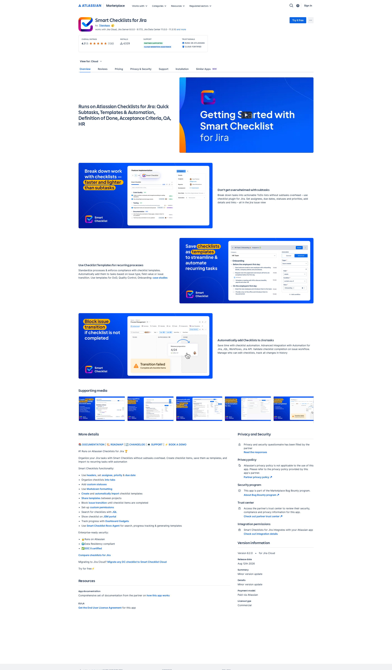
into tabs (110, 479)
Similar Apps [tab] (206, 68)
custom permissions (102, 507)
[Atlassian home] (89, 6)
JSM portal (109, 516)
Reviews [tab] (102, 68)
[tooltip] (112, 25)
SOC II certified (93, 548)
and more (181, 29)
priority (118, 475)
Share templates (90, 498)
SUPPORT (157, 444)
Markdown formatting (99, 488)
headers (91, 475)
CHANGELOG (137, 444)
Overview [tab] (85, 68)
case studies (160, 277)
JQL (114, 511)
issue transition (98, 502)
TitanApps (104, 25)
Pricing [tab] (119, 68)
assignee (107, 475)
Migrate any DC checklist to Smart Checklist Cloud (137, 561)
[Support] (298, 6)
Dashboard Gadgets (117, 521)
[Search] (291, 5)
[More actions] (310, 20)
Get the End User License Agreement (100, 607)
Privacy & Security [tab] (140, 68)
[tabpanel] (196, 345)
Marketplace (115, 5)
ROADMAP (117, 444)
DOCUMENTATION (93, 444)
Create (85, 493)
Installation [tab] (182, 68)
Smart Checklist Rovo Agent (103, 525)
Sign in (308, 5)
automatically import (107, 493)
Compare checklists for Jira (94, 555)
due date (130, 475)
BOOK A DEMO (177, 444)
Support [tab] (163, 68)
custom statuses (97, 484)
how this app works (158, 595)
